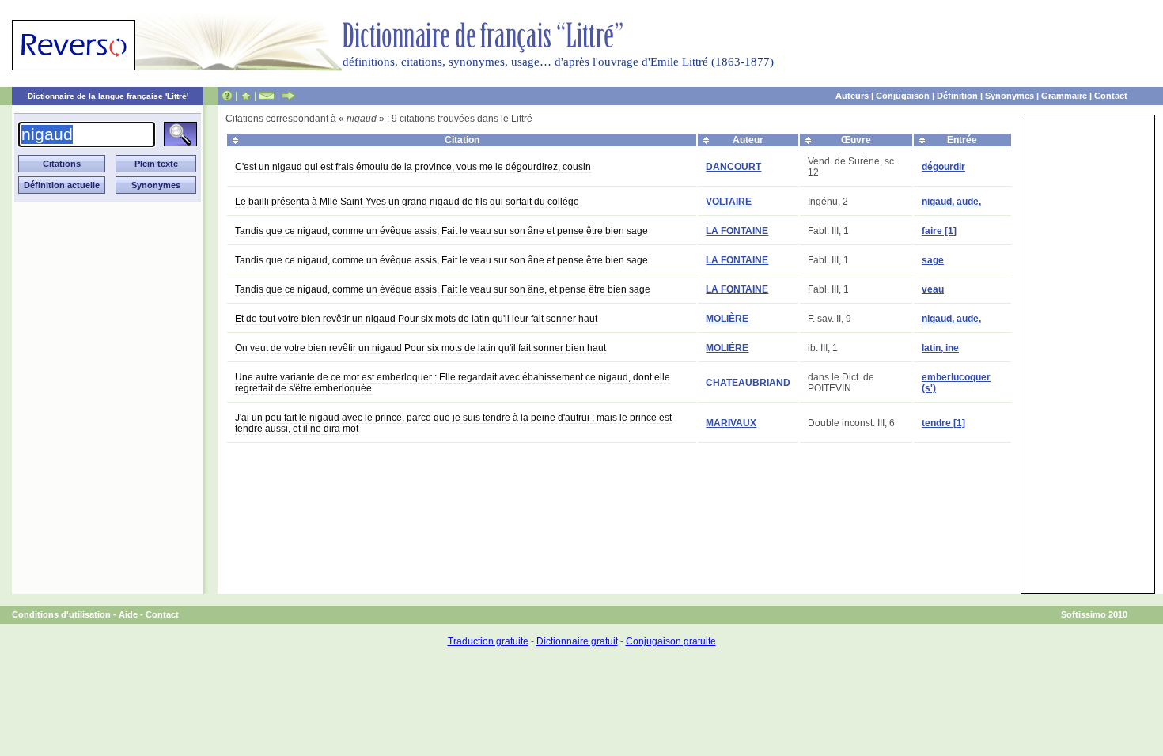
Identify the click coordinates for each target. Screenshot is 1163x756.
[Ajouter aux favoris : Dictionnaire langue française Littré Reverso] (246, 95)
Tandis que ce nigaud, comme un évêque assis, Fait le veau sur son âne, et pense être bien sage (442, 289)
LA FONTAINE (737, 230)
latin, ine (940, 347)
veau (933, 289)
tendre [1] (943, 423)
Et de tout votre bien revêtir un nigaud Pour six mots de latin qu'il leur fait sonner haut (416, 318)
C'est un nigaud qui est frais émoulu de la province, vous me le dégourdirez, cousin (413, 166)
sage (933, 260)
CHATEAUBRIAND (748, 382)
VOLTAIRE (729, 201)
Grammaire (1064, 95)
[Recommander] (288, 95)
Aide (128, 614)
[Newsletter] (267, 95)
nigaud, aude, (951, 201)
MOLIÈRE (727, 318)
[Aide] (227, 95)
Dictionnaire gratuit (577, 641)
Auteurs (852, 95)
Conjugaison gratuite (671, 641)
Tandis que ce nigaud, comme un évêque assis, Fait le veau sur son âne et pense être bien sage (441, 230)
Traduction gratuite (488, 641)
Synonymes (1009, 95)
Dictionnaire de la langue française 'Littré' (108, 96)
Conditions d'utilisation (61, 614)
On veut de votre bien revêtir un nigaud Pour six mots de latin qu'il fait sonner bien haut (420, 347)
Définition (957, 95)
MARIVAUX (731, 423)
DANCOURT (733, 166)
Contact (1110, 95)
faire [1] (939, 230)
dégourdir (943, 166)
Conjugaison (903, 95)
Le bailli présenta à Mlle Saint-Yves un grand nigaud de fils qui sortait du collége (407, 201)
